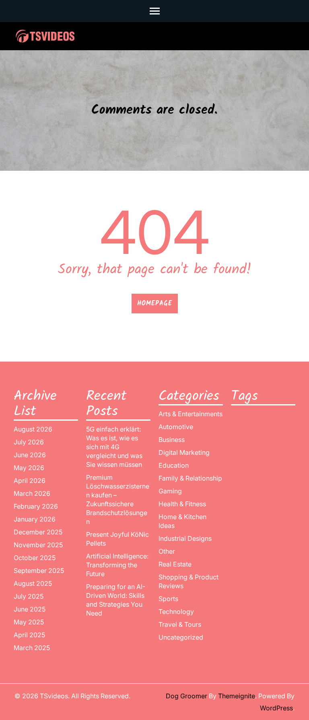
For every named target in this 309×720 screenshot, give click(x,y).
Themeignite (236, 696)
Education (174, 465)
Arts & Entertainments (190, 414)
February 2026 (36, 506)
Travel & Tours (180, 624)
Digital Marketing (184, 452)
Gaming (170, 491)
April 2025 (29, 635)
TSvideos (54, 696)
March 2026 (32, 493)
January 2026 (35, 519)
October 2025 (35, 558)
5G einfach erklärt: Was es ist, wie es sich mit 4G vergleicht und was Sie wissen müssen (114, 446)
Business (172, 440)
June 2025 (29, 609)
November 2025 (38, 545)
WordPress (276, 708)
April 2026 (29, 481)
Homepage (154, 304)
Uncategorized (181, 637)
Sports (168, 599)
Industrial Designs (185, 538)
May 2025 (29, 622)
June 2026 (30, 455)
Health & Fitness (182, 504)
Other (167, 551)
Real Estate (175, 564)
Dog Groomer (186, 696)
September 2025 (39, 571)
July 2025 (28, 596)
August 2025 (33, 583)
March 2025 (32, 648)
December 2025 (38, 532)
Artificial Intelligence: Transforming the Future (117, 565)
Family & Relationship (190, 478)
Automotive (176, 427)
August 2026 (33, 429)
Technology (176, 612)
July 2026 (29, 442)
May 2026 (29, 468)
